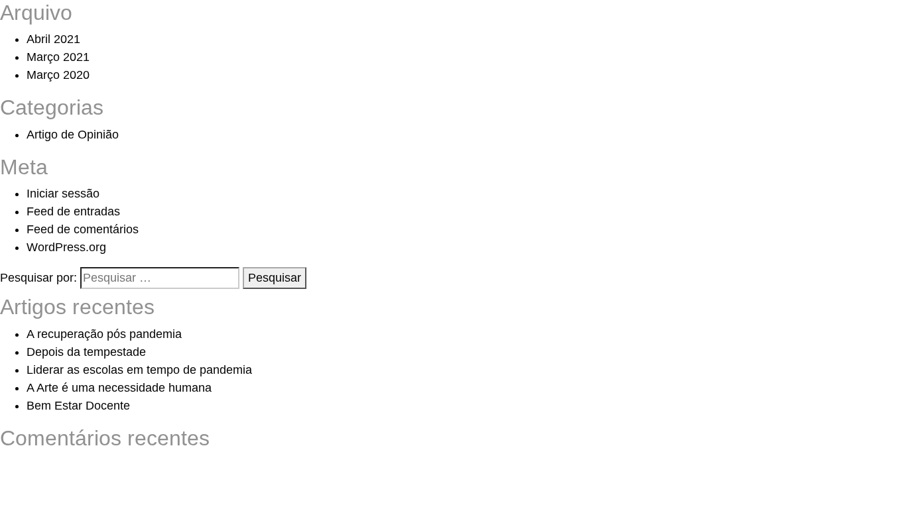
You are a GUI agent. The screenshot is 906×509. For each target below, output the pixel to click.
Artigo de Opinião (73, 134)
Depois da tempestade (86, 352)
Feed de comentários (83, 229)
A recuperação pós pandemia (104, 334)
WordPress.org (66, 247)
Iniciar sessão (63, 193)
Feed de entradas (73, 211)
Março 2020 (58, 75)
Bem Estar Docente (78, 405)
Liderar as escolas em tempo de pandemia (139, 369)
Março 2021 (58, 57)
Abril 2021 (53, 39)
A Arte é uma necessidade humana (119, 387)
